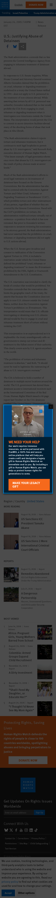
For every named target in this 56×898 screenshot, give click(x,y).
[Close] (51, 406)
